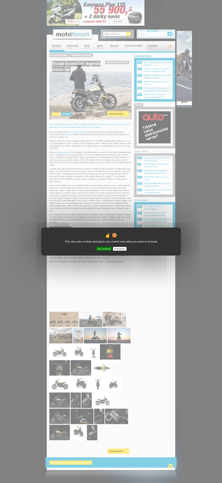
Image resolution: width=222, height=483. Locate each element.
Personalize (119, 249)
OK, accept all (104, 249)
